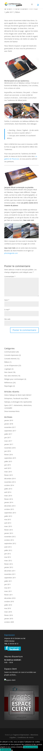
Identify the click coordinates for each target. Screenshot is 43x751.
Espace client (10, 668)
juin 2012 (7, 554)
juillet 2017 (8, 434)
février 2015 (8, 475)
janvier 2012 (8, 567)
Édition (17, 12)
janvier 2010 (8, 619)
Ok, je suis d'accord (30, 747)
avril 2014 (7, 492)
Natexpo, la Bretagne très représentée (18, 402)
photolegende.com (11, 253)
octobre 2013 (9, 509)
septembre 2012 (10, 543)
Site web (7, 319)
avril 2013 (7, 523)
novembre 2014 (10, 482)
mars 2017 (8, 441)
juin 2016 (7, 451)
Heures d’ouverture (13, 656)
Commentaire (9, 276)
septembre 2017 (10, 431)
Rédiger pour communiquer (14, 379)
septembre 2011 (10, 578)
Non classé (8, 372)
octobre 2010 (9, 601)
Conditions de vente (26, 737)
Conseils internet (10, 359)
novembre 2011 (10, 574)
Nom (6, 300)
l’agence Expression (21, 735)
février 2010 (8, 615)
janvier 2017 (8, 444)
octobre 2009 (9, 622)
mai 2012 (7, 557)
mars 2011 (8, 591)
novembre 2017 (10, 427)
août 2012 (8, 547)
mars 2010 (8, 612)
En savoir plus (5, 750)
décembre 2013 (9, 506)
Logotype (7, 369)
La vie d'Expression (11, 365)
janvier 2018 (8, 424)
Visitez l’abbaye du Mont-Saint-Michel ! (18, 395)
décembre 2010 (9, 598)
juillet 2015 (8, 461)
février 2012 (8, 564)
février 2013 (8, 530)
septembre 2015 (10, 458)
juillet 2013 (8, 516)
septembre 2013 (10, 513)
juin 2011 (7, 584)
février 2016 (8, 455)
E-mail (7, 309)
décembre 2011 (9, 571)
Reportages (8, 386)
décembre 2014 (9, 478)
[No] (12, 750)
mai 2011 (7, 588)
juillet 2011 (8, 581)
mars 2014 (8, 496)
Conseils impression (11, 355)
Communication (10, 352)
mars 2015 (8, 472)
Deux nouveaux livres (12, 411)
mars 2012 (8, 560)
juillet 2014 (8, 489)
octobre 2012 (9, 540)
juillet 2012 (8, 550)
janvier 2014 (8, 502)
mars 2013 (8, 526)
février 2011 (8, 595)
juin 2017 (7, 437)
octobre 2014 (9, 485)
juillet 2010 (8, 605)
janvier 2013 (8, 533)
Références (8, 382)
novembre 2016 (10, 448)
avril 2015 (7, 468)
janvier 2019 (8, 420)
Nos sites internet (10, 376)
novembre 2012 (10, 537)
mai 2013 (7, 519)
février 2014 (8, 499)
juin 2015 (7, 465)
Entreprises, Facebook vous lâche (16, 398)
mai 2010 (7, 608)
